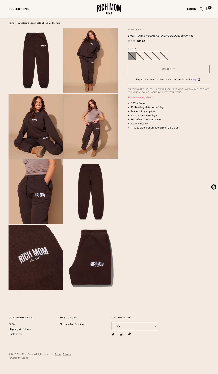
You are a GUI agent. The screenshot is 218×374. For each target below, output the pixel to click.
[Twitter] (115, 334)
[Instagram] (123, 334)
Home (11, 23)
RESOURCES (68, 317)
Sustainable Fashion (72, 324)
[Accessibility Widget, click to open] (213, 187)
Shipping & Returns (20, 329)
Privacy (67, 354)
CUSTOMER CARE (21, 317)
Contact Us (15, 334)
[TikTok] (132, 334)
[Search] (201, 9)
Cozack (25, 357)
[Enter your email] (154, 326)
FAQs (12, 324)
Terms (58, 354)
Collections (19, 8)
